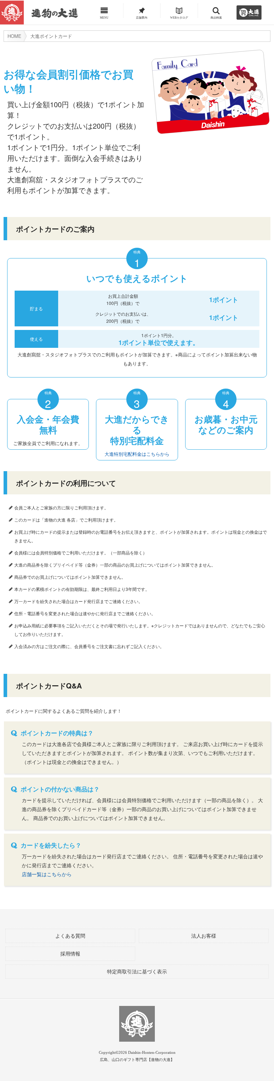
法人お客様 (203, 936)
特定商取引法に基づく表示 (137, 971)
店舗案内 (141, 17)
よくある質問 (70, 936)
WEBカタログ (179, 17)
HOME (14, 36)
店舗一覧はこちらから (47, 874)
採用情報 (70, 954)
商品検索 (216, 17)
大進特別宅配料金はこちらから (137, 453)
